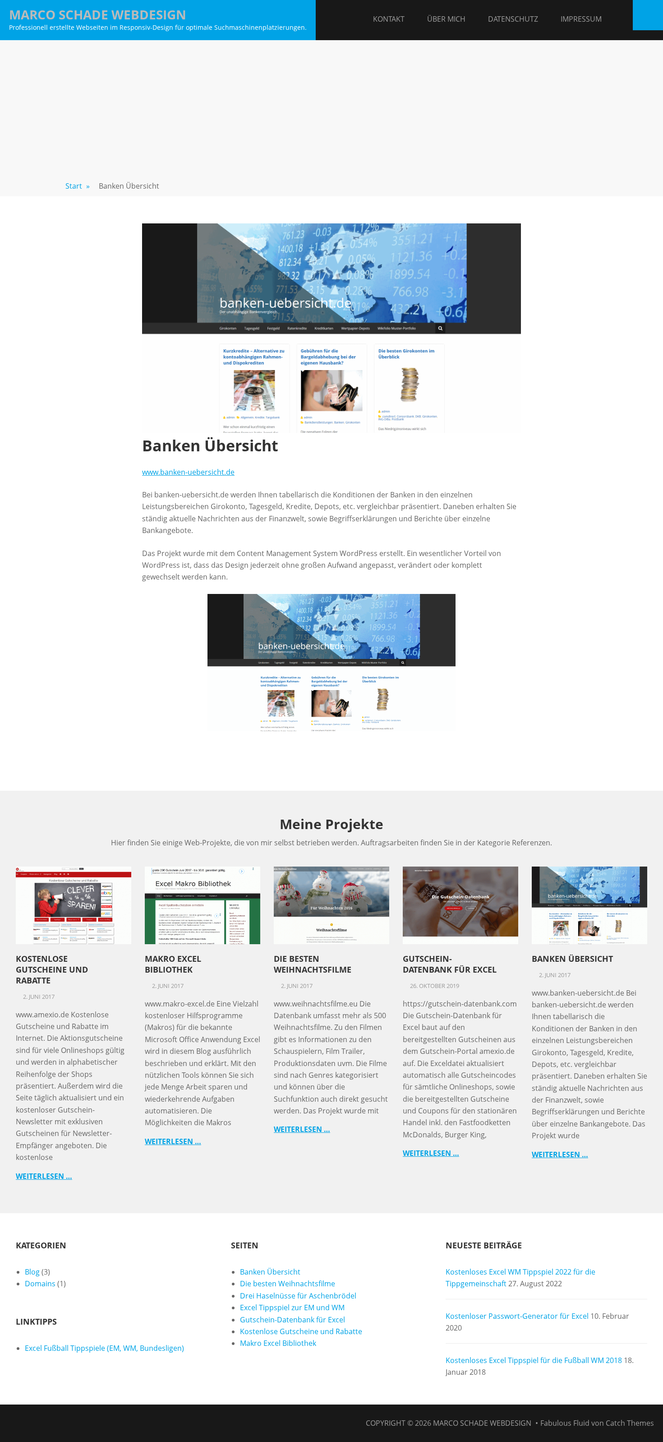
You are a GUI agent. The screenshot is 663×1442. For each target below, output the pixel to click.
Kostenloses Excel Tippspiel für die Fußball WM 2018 (534, 1360)
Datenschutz (513, 19)
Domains (40, 1284)
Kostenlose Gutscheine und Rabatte (52, 969)
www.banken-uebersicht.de (188, 472)
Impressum (581, 19)
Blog (32, 1272)
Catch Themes (630, 1423)
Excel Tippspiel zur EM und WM (292, 1307)
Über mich (446, 19)
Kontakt (389, 19)
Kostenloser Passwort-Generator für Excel (517, 1316)
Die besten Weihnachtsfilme (312, 964)
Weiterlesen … (44, 1176)
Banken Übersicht (572, 958)
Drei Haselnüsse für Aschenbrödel (298, 1296)
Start (77, 186)
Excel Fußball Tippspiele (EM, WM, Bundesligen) (104, 1348)
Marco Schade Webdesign (97, 14)
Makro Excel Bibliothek (173, 964)
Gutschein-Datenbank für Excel (450, 964)
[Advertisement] (331, 108)
